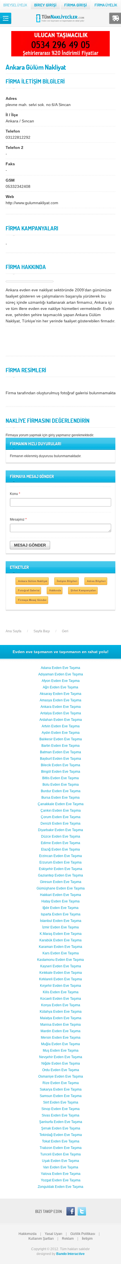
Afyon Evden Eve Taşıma (61, 681)
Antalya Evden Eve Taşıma (60, 713)
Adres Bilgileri (96, 581)
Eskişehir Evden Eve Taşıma (60, 869)
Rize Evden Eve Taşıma (60, 1083)
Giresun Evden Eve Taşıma (60, 882)
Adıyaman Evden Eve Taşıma (60, 674)
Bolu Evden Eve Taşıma (60, 785)
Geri (65, 631)
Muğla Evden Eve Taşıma (60, 1044)
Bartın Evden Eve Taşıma (60, 746)
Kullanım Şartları (41, 1239)
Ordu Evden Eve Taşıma (60, 1070)
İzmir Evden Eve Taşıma (60, 927)
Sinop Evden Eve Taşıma (60, 1109)
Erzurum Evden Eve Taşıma (60, 862)
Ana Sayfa (13, 631)
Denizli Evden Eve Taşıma (60, 823)
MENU (5, 18)
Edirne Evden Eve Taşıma (60, 843)
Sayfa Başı (41, 631)
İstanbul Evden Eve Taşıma (60, 921)
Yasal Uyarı (53, 1234)
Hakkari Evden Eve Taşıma (60, 895)
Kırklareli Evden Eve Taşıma (60, 979)
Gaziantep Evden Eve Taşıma (60, 875)
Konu (15, 494)
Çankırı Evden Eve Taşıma (61, 810)
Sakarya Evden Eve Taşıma (61, 1089)
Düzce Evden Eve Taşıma (60, 836)
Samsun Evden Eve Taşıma (61, 1096)
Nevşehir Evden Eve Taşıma (60, 1057)
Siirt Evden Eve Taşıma (60, 1102)
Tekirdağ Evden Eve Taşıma (60, 1135)
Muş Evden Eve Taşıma (61, 1050)
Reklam (68, 1239)
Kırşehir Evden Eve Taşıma (60, 986)
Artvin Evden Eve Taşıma (61, 726)
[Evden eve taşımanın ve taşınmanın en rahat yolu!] (60, 22)
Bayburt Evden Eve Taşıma (60, 759)
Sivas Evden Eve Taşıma (60, 1115)
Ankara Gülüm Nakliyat (32, 581)
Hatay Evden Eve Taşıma (60, 901)
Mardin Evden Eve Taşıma (60, 1031)
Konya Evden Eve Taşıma (60, 1005)
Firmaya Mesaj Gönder (32, 600)
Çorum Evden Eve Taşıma (60, 817)
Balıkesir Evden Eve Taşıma (60, 739)
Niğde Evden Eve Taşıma (60, 1063)
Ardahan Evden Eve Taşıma (60, 720)
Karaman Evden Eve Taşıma (60, 947)
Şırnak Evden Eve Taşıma (60, 1128)
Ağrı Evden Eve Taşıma (60, 687)
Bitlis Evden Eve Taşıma (60, 778)
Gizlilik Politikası (82, 1234)
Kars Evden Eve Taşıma (60, 953)
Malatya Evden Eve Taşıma (60, 1018)
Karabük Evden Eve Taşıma (60, 940)
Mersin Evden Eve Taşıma (60, 1038)
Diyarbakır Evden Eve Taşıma (60, 830)
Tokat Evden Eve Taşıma (60, 1141)
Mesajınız (18, 519)
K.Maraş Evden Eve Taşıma (61, 934)
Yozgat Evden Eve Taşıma (60, 1180)
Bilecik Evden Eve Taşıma (60, 765)
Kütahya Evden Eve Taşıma (61, 1012)
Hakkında (55, 590)
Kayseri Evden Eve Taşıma (60, 966)
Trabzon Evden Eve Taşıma (61, 1148)
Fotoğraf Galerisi (29, 590)
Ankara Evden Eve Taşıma (61, 707)
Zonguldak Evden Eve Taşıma (60, 1187)
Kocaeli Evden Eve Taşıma (60, 999)
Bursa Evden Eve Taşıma (60, 798)
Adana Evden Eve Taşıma (60, 668)
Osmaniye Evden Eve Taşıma (60, 1076)
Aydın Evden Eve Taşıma (61, 733)
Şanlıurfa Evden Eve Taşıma (60, 1122)
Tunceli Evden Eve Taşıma (60, 1154)
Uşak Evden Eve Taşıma (60, 1161)
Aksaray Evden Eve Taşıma (60, 694)
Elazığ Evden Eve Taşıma (60, 849)
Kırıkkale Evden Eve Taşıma (60, 973)
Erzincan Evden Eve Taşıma (60, 856)
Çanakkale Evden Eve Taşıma (61, 804)
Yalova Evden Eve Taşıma (60, 1174)
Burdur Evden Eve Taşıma (60, 791)
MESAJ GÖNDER (30, 545)
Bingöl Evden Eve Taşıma (60, 772)
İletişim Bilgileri (67, 581)
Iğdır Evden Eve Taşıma (60, 908)
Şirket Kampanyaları (83, 590)
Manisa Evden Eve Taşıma (60, 1025)
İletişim (87, 1239)
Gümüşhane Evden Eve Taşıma (61, 888)
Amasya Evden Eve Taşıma (60, 700)
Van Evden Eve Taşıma (60, 1167)
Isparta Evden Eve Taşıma (60, 914)
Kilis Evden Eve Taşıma (61, 992)
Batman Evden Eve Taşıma (60, 752)
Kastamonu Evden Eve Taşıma (60, 960)
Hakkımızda (28, 1234)
